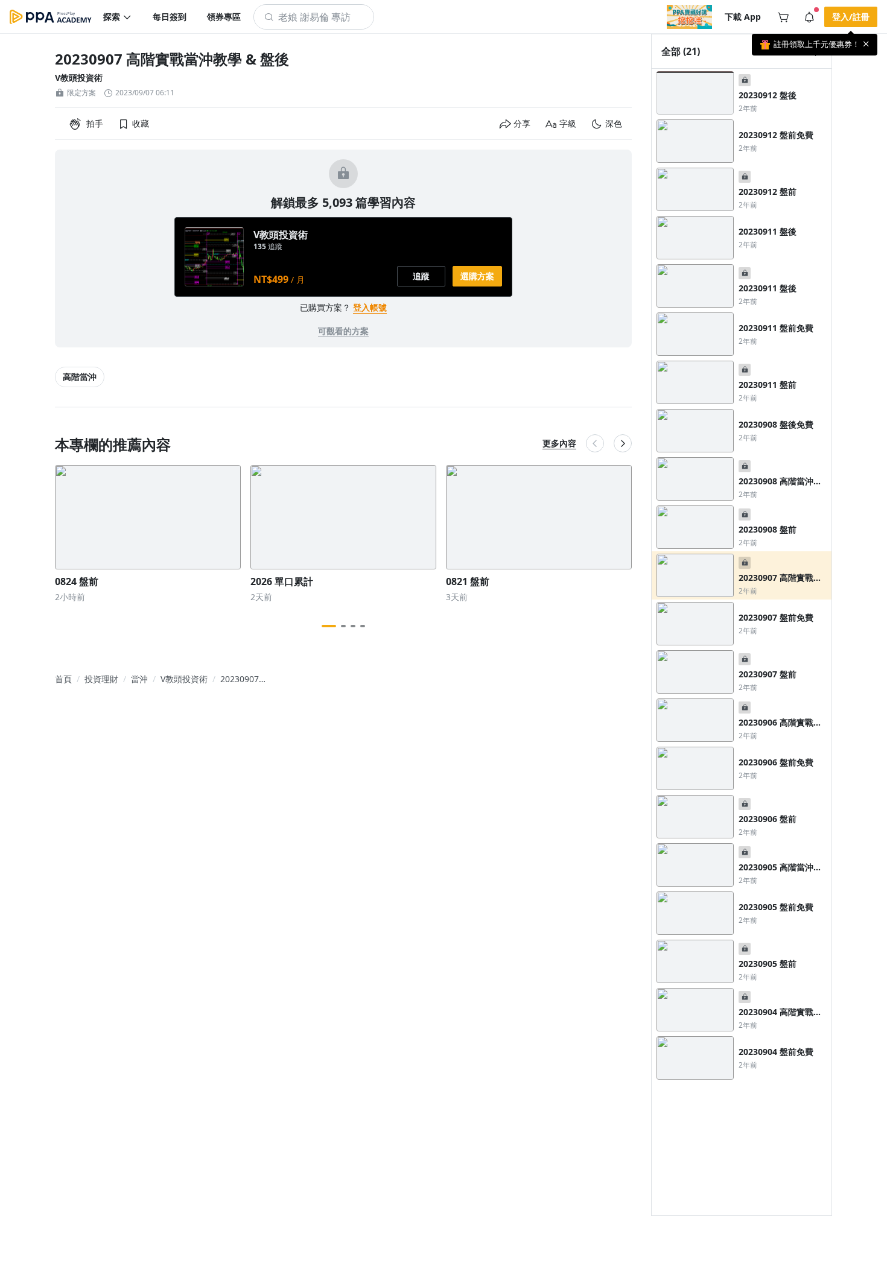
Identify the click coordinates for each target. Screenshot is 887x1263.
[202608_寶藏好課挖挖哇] (689, 17)
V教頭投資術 (79, 77)
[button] (117, 17)
